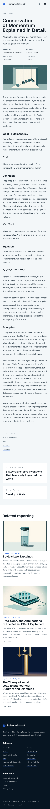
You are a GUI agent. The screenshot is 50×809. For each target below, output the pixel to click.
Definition (6, 441)
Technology (31, 758)
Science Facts (32, 765)
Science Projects (33, 762)
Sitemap (11, 805)
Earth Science (32, 751)
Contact (6, 785)
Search (19, 805)
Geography (31, 755)
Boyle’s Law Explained (18, 556)
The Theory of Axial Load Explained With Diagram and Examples (18, 685)
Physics (12, 13)
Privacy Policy (8, 789)
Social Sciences (8, 765)
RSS (4, 805)
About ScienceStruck (10, 778)
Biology (5, 751)
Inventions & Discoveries (12, 762)
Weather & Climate (10, 755)
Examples (6, 449)
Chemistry (6, 748)
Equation (6, 445)
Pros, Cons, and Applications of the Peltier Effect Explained (23, 622)
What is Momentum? (10, 437)
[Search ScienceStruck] (39, 4)
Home (4, 13)
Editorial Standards (10, 782)
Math (4, 758)
